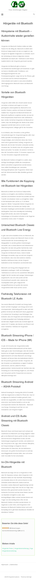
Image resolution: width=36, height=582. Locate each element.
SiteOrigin (29, 577)
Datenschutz (14, 564)
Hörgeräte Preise (7, 548)
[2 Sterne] (4, 528)
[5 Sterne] (8, 528)
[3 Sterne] (5, 528)
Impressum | (5, 564)
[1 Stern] (2, 528)
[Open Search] (34, 14)
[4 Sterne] (7, 528)
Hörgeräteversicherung (21, 548)
